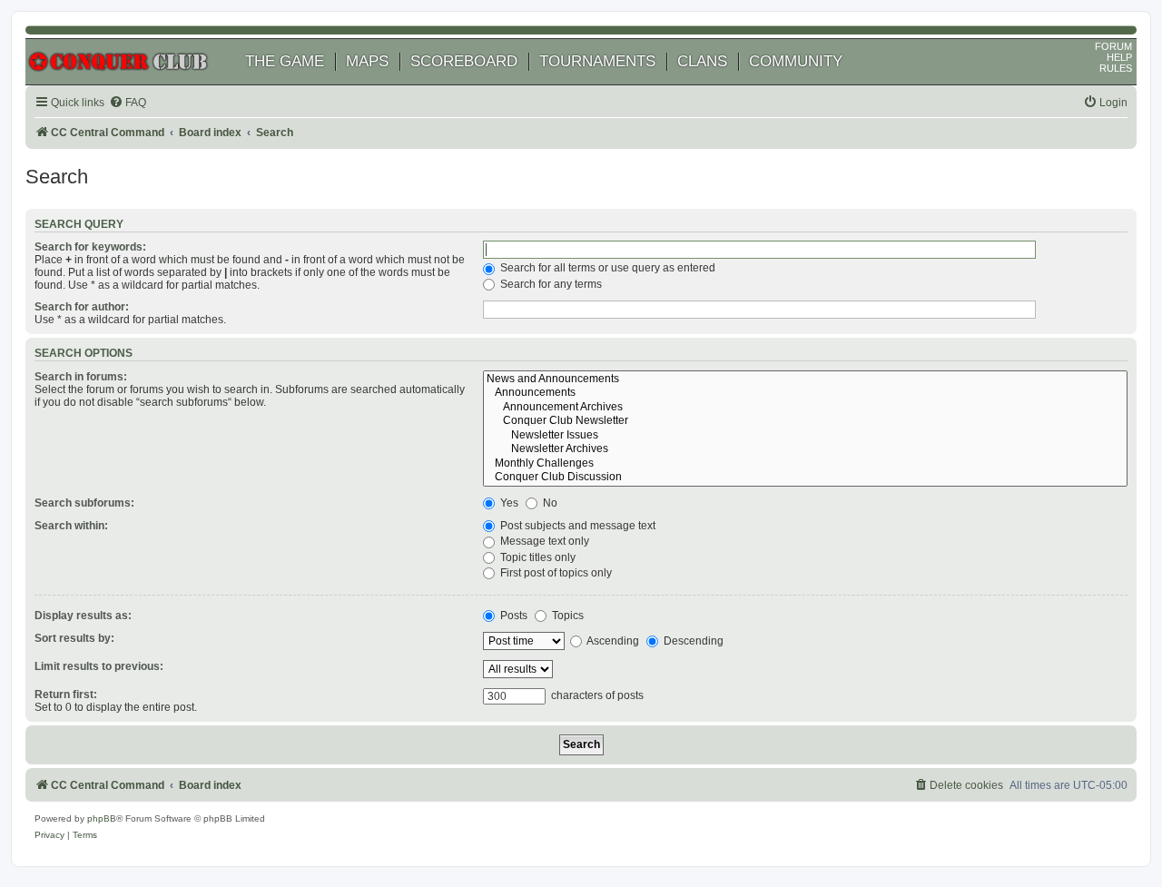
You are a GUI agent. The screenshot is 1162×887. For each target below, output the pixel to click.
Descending (692, 641)
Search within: (71, 525)
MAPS (367, 61)
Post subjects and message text (576, 525)
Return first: (65, 694)
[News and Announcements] (805, 379)
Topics (566, 615)
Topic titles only (536, 557)
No (548, 503)
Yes (507, 503)
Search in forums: (80, 376)
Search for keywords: (90, 247)
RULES (1115, 68)
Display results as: (83, 615)
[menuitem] (127, 103)
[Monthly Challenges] (805, 464)
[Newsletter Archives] (805, 449)
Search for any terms (549, 284)
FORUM (1113, 46)
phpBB (101, 818)
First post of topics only (554, 573)
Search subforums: (84, 503)
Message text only (543, 541)
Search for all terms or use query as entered (606, 267)
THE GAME (284, 61)
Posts (512, 615)
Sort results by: (74, 638)
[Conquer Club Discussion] (805, 477)
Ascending (612, 641)
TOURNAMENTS (597, 61)
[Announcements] (805, 393)
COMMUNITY (795, 61)
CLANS (702, 61)
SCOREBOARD (463, 61)
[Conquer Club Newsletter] (805, 421)
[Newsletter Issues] (805, 436)
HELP (1119, 57)
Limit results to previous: (98, 666)
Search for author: (81, 307)
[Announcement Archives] (805, 407)
